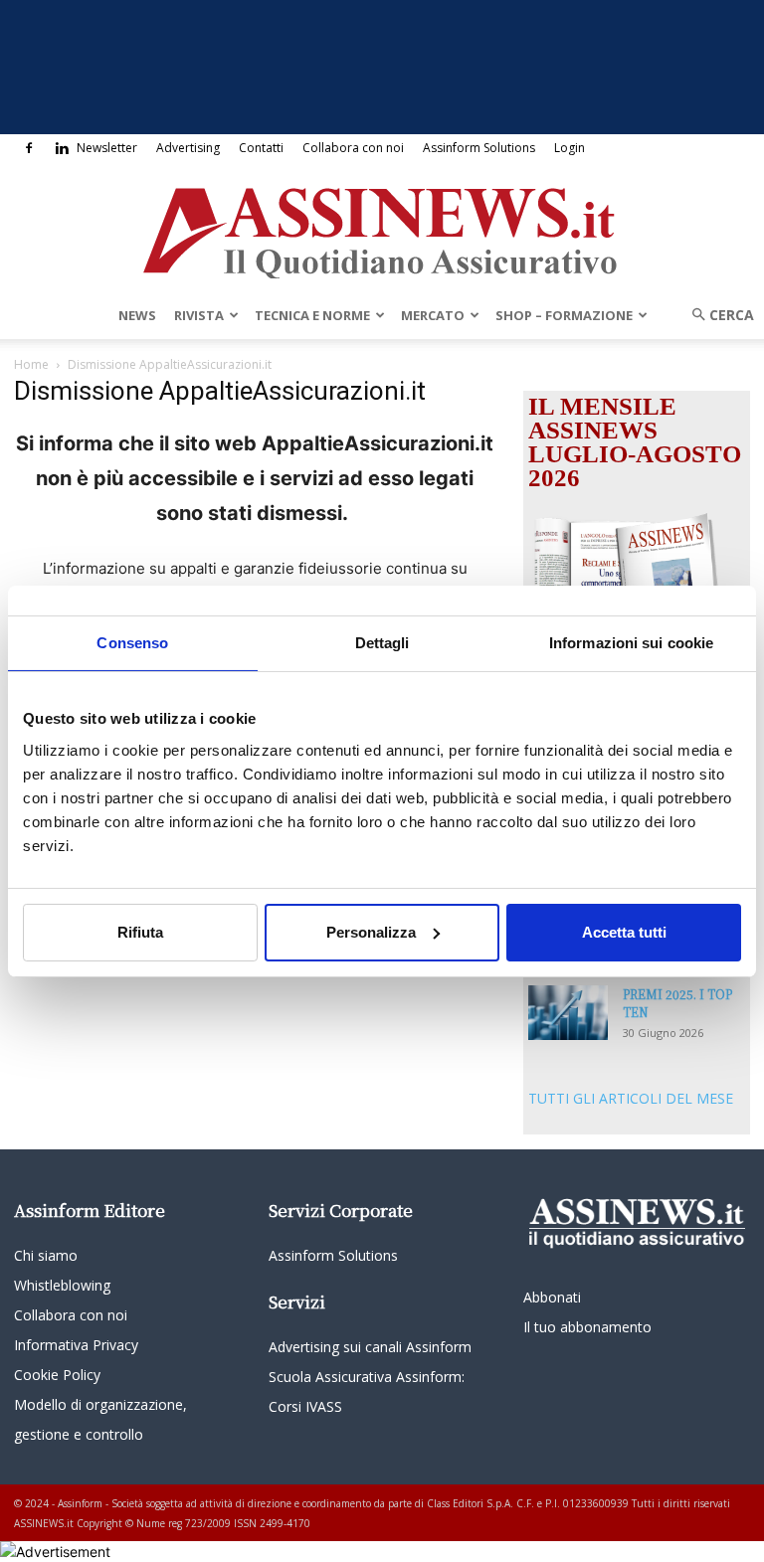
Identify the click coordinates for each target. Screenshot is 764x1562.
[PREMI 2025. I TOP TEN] (568, 1012)
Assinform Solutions (479, 147)
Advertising (188, 147)
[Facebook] (29, 148)
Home (31, 364)
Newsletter (107, 147)
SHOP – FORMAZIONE (564, 315)
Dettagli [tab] (382, 641)
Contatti (261, 147)
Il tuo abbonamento (587, 1326)
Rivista (199, 315)
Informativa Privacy (76, 1344)
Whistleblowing (62, 1285)
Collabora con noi (353, 147)
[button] (716, 314)
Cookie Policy (57, 1374)
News (137, 315)
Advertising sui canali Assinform (370, 1346)
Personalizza (371, 932)
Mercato (433, 315)
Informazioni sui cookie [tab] (631, 641)
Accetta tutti (624, 932)
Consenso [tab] (132, 641)
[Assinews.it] (382, 227)
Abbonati (552, 1297)
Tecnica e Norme (312, 315)
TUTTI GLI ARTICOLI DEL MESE (630, 1098)
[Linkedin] (62, 148)
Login (569, 147)
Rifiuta (140, 932)
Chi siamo (46, 1255)
